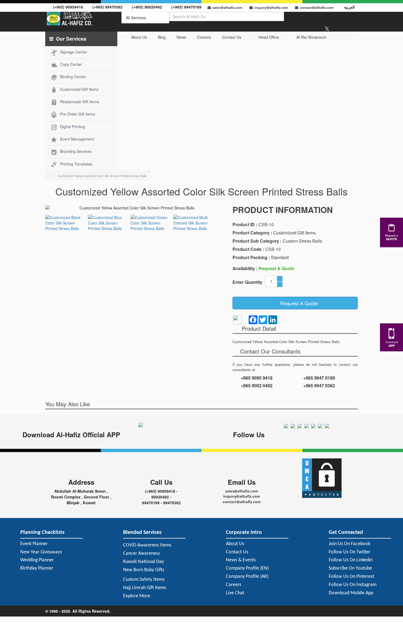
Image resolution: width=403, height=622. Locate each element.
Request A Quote (297, 303)
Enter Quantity (247, 282)
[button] (81, 39)
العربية (348, 7)
